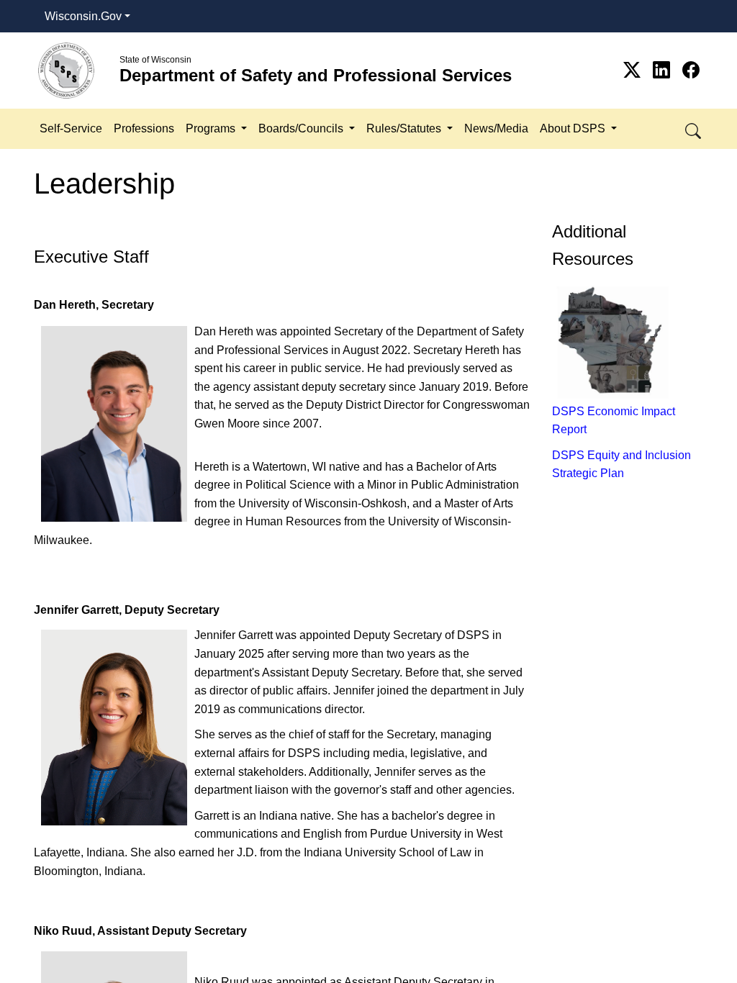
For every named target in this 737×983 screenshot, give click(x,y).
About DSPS (574, 128)
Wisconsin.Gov (83, 16)
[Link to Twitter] (634, 70)
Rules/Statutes (405, 128)
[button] (694, 128)
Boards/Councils (302, 128)
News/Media (496, 128)
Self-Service (71, 128)
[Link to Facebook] (691, 70)
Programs (212, 128)
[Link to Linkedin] (664, 70)
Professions (144, 128)
